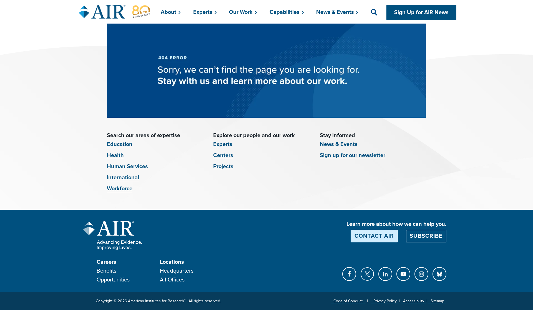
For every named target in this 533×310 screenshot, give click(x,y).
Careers (106, 262)
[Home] (115, 11)
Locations (172, 262)
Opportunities (113, 279)
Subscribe (426, 236)
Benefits (106, 271)
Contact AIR (374, 236)
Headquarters (176, 271)
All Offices (172, 279)
